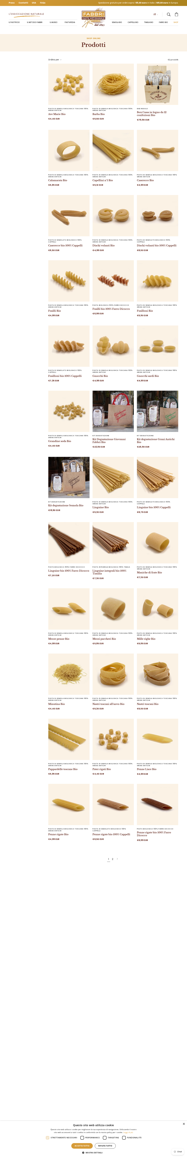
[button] (168, 14)
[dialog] (93, 1139)
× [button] (184, 1124)
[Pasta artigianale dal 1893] (93, 17)
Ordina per (53, 59)
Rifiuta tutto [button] (105, 1146)
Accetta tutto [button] (82, 1146)
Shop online (94, 38)
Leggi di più (128, 1132)
